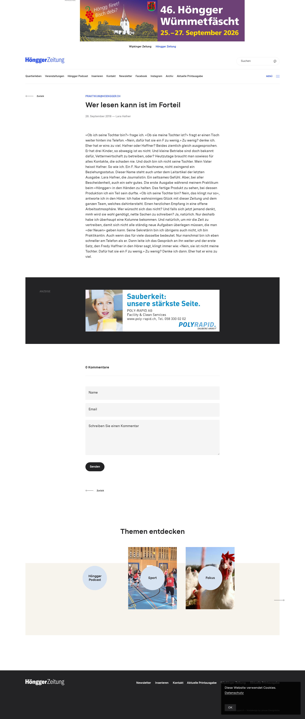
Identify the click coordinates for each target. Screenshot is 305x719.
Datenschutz (234, 693)
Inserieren (162, 683)
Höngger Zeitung (166, 46)
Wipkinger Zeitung (140, 46)
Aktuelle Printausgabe (202, 683)
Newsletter (143, 683)
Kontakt (178, 683)
